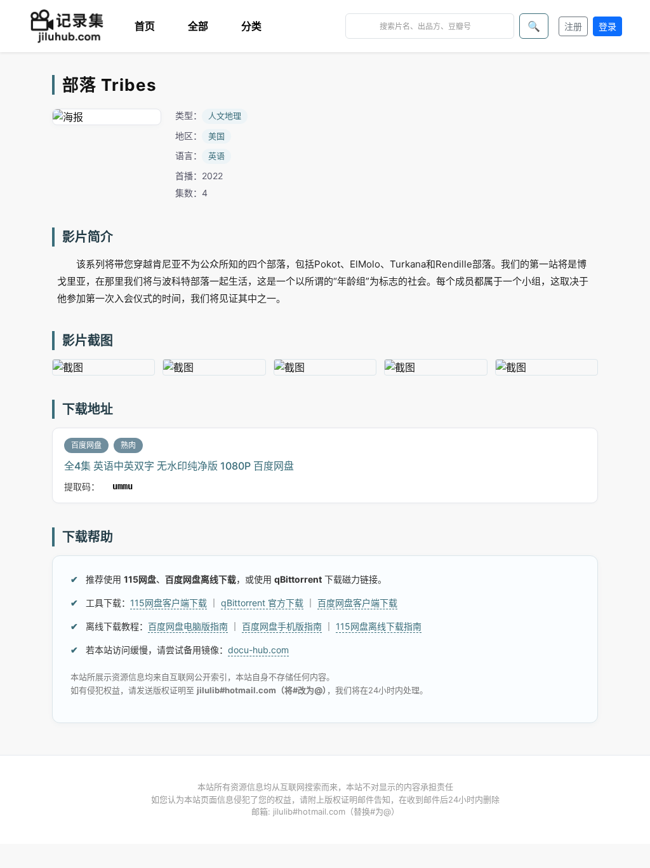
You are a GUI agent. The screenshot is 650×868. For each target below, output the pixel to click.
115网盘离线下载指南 (378, 626)
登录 (607, 26)
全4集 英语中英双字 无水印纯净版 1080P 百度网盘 (179, 465)
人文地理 (224, 116)
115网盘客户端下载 (168, 602)
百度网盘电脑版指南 (188, 626)
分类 (251, 26)
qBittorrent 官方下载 (262, 602)
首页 (145, 26)
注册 (573, 26)
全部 (198, 26)
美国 (216, 136)
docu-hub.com (258, 649)
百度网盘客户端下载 (357, 602)
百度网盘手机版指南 (282, 626)
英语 (216, 156)
